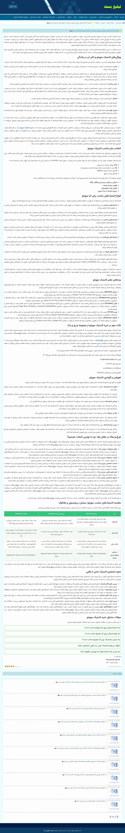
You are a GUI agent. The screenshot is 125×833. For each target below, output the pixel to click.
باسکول (69, 17)
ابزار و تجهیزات (83, 17)
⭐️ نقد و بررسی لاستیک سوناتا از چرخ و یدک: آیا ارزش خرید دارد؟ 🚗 (87, 708)
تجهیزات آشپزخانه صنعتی (20, 17)
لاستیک (97, 23)
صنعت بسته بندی (35, 17)
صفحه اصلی (110, 23)
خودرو (122, 17)
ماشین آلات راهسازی (49, 17)
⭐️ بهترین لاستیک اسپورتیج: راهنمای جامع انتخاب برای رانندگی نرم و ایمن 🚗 (84, 761)
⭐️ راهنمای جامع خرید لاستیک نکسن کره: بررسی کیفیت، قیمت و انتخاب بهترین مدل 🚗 (81, 682)
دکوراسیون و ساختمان (105, 17)
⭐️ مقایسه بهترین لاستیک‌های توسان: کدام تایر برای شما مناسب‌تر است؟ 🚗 (84, 775)
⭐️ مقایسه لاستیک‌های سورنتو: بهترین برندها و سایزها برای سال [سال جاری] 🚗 (70, 23)
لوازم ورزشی (93, 17)
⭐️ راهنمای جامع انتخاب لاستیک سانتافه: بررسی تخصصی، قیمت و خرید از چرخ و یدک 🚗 (80, 748)
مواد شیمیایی (61, 17)
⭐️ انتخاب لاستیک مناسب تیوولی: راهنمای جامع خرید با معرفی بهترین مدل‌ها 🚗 (83, 735)
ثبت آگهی (13, 6)
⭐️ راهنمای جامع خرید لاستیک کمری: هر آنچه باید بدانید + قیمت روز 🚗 (86, 788)
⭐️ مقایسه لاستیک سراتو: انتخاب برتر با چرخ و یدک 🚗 (91, 801)
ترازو (75, 17)
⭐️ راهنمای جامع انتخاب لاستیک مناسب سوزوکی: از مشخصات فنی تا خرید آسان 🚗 (82, 722)
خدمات (116, 17)
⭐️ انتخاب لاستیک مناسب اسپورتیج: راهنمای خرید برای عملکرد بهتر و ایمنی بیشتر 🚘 (82, 695)
